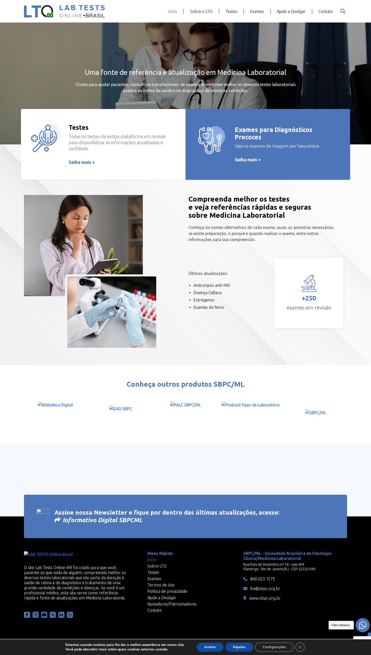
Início (172, 11)
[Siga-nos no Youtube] (44, 615)
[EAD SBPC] (120, 414)
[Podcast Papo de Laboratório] (250, 414)
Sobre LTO (157, 566)
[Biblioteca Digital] (55, 414)
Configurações (274, 647)
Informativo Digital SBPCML (103, 520)
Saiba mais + (82, 162)
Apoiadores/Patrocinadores (172, 604)
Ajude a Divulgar (291, 11)
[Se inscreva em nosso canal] (70, 615)
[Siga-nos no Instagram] (36, 615)
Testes (231, 11)
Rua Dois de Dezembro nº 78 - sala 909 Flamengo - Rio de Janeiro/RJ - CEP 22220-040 (279, 566)
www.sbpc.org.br (264, 598)
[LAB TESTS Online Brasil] (64, 11)
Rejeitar (239, 647)
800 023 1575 (262, 579)
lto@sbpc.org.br (264, 588)
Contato (326, 11)
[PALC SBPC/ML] (185, 414)
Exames (257, 11)
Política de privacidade (167, 591)
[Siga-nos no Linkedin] (61, 615)
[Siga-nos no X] (53, 615)
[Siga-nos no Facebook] (27, 615)
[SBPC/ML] (315, 414)
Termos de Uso (161, 585)
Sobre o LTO (201, 11)
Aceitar (210, 647)
